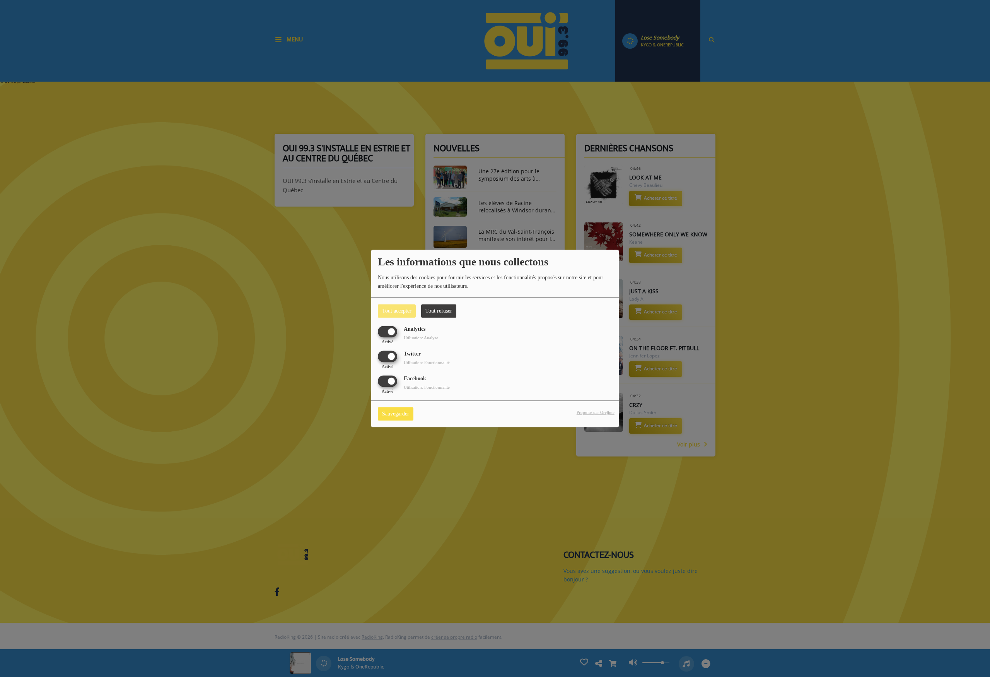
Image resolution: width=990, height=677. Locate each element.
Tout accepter (396, 311)
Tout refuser (438, 311)
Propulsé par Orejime (595, 412)
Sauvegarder (395, 414)
